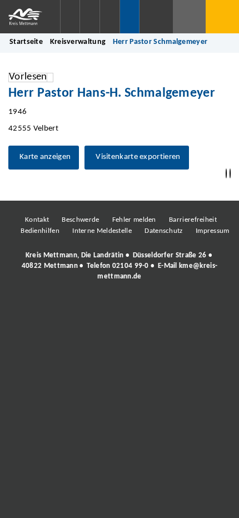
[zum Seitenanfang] (230, 173)
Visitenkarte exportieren (138, 157)
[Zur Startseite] (30, 16)
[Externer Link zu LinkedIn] (118, 307)
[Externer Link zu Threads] (93, 307)
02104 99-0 (130, 266)
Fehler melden (134, 219)
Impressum (213, 231)
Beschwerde (80, 219)
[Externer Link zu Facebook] (43, 307)
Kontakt (37, 219)
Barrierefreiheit (193, 219)
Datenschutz (163, 231)
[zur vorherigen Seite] (226, 173)
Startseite (26, 42)
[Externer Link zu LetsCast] (193, 307)
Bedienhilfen (40, 231)
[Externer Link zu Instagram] (68, 307)
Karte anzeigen (45, 157)
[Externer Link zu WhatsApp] (168, 307)
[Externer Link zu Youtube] (143, 307)
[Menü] (222, 16)
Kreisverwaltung (78, 42)
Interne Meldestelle (102, 231)
